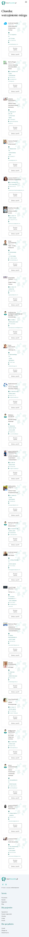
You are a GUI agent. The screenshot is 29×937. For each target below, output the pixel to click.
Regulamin (4, 902)
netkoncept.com (15, 887)
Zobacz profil (15, 54)
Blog (3, 904)
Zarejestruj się (5, 932)
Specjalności (5, 912)
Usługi (3, 918)
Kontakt (3, 899)
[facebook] (2, 884)
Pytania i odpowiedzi (7, 914)
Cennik (3, 928)
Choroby (4, 916)
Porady (3, 920)
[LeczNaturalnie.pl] (8, 4)
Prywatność (4, 897)
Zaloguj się (4, 930)
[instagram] (6, 884)
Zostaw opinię (15, 49)
